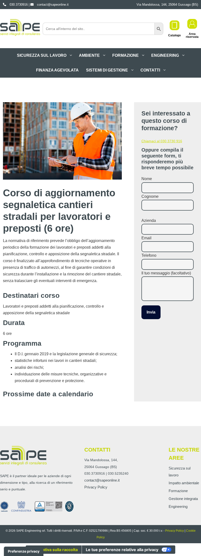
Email (146, 238)
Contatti (150, 70)
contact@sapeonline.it (102, 480)
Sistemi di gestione (107, 70)
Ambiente (89, 55)
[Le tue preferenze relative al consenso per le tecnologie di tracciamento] (23, 551)
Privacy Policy (95, 487)
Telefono (148, 255)
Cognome (150, 196)
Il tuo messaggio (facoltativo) (166, 273)
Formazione (125, 55)
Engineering (165, 55)
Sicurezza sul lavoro (41, 55)
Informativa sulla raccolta (54, 549)
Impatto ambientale (184, 483)
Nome (146, 179)
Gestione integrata (183, 499)
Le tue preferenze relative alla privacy (122, 549)
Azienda (148, 220)
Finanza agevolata (57, 70)
